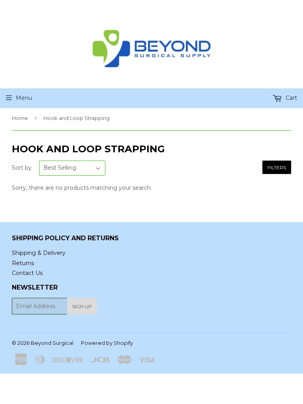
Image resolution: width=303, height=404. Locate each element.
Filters (276, 167)
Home (20, 118)
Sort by (22, 167)
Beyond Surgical (52, 343)
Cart (290, 97)
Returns (23, 263)
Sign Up (82, 306)
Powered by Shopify (107, 343)
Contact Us (27, 273)
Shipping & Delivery (38, 252)
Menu (24, 97)
